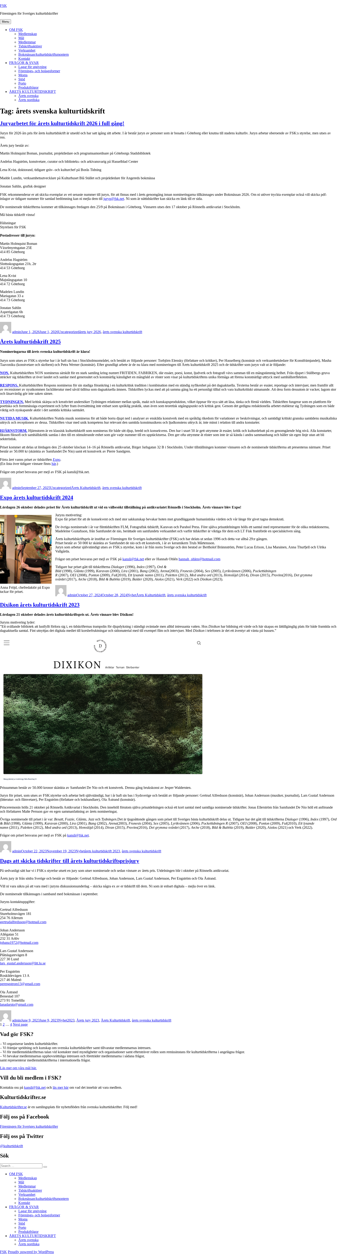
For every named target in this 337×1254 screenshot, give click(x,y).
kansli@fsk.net (133, 559)
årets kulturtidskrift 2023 (102, 851)
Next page (20, 1024)
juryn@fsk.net (113, 199)
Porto (22, 83)
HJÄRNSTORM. (13, 431)
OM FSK (16, 30)
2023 (71, 1020)
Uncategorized (68, 332)
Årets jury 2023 (87, 1020)
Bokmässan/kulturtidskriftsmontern (43, 54)
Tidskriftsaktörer (30, 46)
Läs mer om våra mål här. (18, 1068)
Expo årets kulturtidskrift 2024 (36, 497)
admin (16, 332)
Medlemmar (27, 42)
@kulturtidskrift (11, 1146)
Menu (5, 21)
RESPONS (8, 385)
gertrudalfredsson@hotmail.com (23, 922)
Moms (23, 75)
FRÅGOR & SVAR (24, 63)
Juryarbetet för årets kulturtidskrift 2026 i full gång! (62, 123)
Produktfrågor (28, 87)
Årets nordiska (28, 100)
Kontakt (24, 59)
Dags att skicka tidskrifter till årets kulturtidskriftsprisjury (69, 861)
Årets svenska (28, 96)
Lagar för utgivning (32, 67)
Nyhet (131, 595)
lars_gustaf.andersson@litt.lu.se (23, 963)
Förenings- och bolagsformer (39, 71)
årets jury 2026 (90, 332)
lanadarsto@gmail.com (16, 1004)
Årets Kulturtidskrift (85, 488)
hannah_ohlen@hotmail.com (199, 559)
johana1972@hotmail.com (19, 943)
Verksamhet (26, 50)
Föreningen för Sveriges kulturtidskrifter (29, 1126)
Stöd (21, 79)
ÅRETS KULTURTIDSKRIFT (32, 92)
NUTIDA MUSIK (14, 418)
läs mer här (61, 1087)
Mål (21, 38)
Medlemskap (27, 34)
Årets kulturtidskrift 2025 (30, 342)
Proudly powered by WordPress (31, 1252)
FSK (3, 6)
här (54, 464)
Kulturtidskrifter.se (13, 1107)
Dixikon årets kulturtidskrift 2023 (40, 605)
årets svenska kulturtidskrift (122, 332)
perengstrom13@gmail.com (20, 984)
